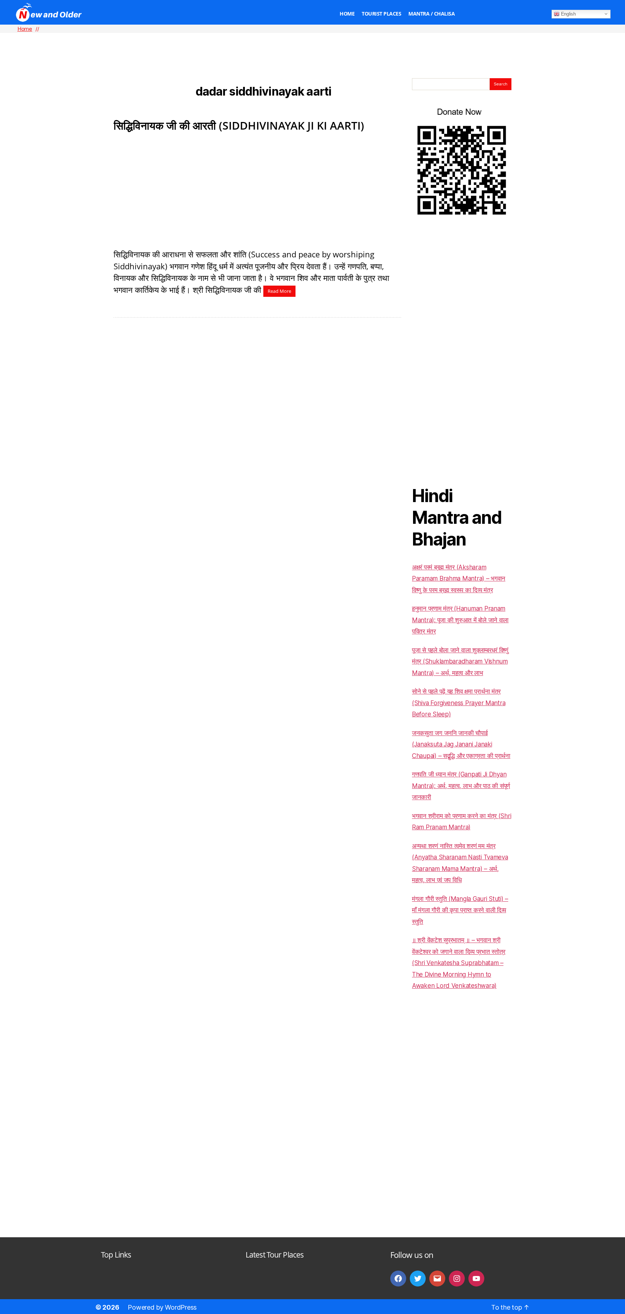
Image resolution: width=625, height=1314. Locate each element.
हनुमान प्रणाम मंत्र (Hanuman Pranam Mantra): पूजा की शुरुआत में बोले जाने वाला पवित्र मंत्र (460, 620)
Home (347, 14)
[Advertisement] (312, 44)
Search (500, 84)
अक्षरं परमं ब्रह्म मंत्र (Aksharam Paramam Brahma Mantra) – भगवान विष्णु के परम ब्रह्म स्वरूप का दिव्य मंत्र (458, 579)
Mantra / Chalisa (431, 14)
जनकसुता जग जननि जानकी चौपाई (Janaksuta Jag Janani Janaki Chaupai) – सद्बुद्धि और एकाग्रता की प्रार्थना (461, 744)
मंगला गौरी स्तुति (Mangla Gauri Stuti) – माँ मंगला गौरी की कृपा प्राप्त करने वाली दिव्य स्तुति (460, 910)
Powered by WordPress (162, 1307)
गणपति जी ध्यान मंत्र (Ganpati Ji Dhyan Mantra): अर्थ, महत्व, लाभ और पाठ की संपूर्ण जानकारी (461, 786)
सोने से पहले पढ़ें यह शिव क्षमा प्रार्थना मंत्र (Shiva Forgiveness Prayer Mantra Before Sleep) (458, 703)
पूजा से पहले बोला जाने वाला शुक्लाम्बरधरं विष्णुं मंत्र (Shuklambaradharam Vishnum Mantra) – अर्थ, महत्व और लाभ (460, 662)
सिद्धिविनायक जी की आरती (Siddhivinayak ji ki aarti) (239, 125)
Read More (279, 291)
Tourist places (381, 14)
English (568, 13)
